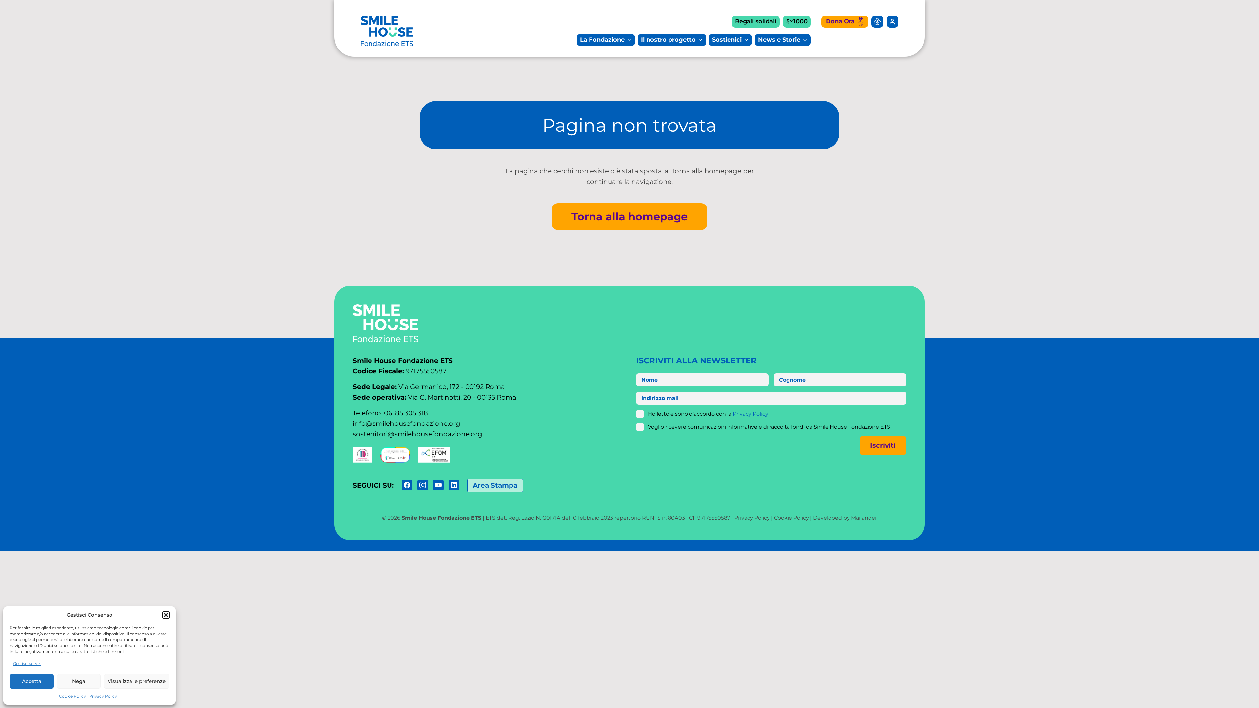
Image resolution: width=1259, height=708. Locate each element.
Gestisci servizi (27, 663)
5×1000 (797, 21)
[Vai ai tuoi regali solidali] (877, 22)
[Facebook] (407, 485)
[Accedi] (892, 22)
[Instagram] (422, 485)
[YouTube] (438, 485)
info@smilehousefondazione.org (406, 423)
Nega (78, 681)
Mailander (864, 518)
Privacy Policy (103, 696)
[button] (166, 615)
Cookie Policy (72, 696)
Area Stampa (495, 485)
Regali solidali (755, 21)
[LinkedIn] (454, 485)
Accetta (31, 681)
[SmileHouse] (387, 31)
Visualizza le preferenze (137, 681)
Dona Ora (840, 21)
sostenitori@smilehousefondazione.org (417, 434)
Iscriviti (883, 445)
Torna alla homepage (629, 216)
